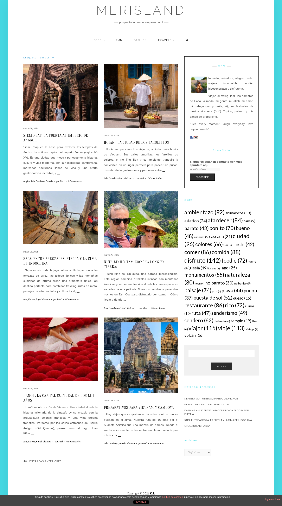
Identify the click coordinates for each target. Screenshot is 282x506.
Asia (33, 181)
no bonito (242, 283)
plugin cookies (272, 499)
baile (249, 221)
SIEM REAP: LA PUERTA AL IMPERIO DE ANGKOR (211, 398)
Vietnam (128, 178)
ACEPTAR (141, 502)
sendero (198, 320)
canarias (201, 237)
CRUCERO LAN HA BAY (197, 425)
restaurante (204, 305)
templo (241, 320)
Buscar (221, 366)
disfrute (202, 260)
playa (232, 290)
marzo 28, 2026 (30, 128)
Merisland (141, 10)
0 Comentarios (75, 181)
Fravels (165, 40)
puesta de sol (212, 298)
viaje (231, 328)
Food (98, 40)
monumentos (204, 275)
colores (209, 244)
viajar (202, 328)
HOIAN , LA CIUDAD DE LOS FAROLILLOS (136, 142)
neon (200, 283)
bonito (222, 228)
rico (234, 305)
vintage (251, 329)
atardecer (225, 220)
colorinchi (238, 244)
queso (242, 298)
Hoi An (119, 178)
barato (196, 228)
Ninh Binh (121, 308)
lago (228, 267)
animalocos (238, 213)
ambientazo (204, 212)
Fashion (140, 40)
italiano (214, 268)
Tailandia (222, 321)
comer (197, 252)
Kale (152, 493)
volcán (194, 335)
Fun (119, 40)
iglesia (198, 267)
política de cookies (172, 497)
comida (226, 252)
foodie (234, 260)
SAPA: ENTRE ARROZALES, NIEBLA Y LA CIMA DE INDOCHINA (218, 420)
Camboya (40, 181)
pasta (216, 291)
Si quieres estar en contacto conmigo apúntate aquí (216, 163)
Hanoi (39, 441)
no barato (219, 283)
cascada (220, 236)
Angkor (26, 181)
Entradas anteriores (45, 461)
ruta (201, 313)
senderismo (229, 313)
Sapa (38, 299)
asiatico (195, 220)
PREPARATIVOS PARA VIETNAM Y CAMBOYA (139, 407)
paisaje (197, 290)
